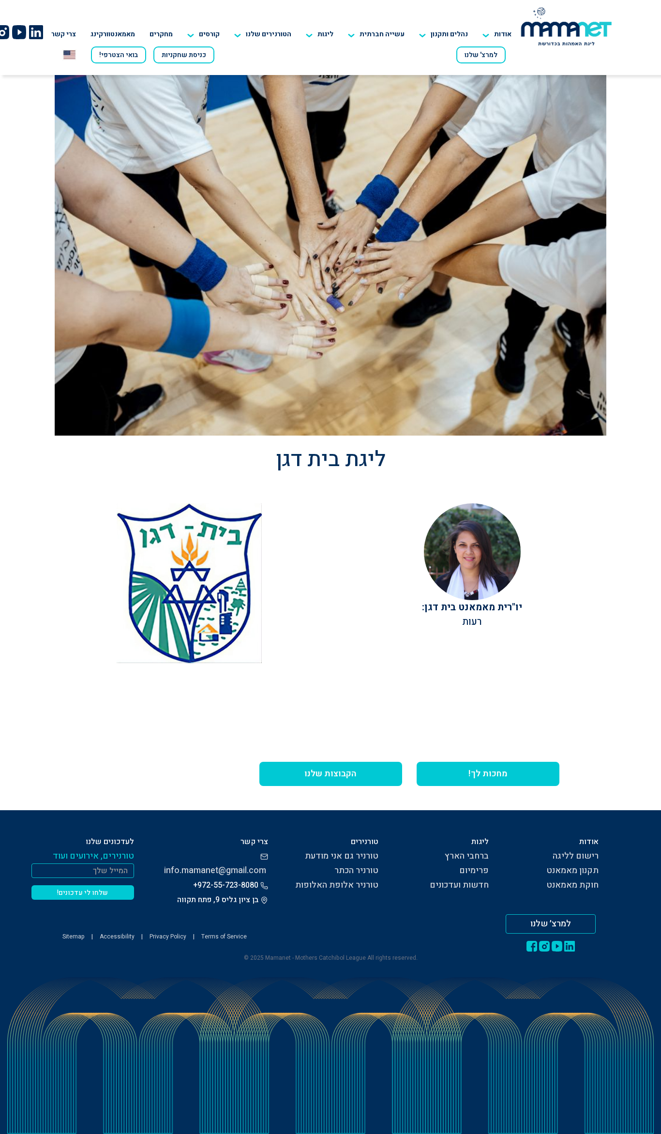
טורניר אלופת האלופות (336, 885)
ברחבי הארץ (467, 855)
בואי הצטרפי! (118, 55)
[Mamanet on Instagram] (544, 946)
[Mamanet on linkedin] (36, 32)
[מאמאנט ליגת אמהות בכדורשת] (566, 26)
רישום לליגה (576, 855)
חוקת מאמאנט (572, 885)
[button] (263, 34)
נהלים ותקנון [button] (449, 34)
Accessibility (117, 936)
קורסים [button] (209, 34)
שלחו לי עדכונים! (82, 893)
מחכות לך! (488, 773)
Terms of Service (224, 936)
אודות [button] (502, 34)
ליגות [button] (325, 34)
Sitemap (73, 936)
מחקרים (161, 34)
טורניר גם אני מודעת (341, 855)
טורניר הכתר (356, 870)
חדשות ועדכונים (459, 885)
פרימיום (474, 870)
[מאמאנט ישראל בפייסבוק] (531, 946)
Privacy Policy (168, 936)
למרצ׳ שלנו (550, 923)
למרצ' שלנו (481, 55)
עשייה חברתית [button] (382, 34)
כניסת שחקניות (184, 55)
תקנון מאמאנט (572, 870)
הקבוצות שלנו (330, 773)
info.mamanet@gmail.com (215, 870)
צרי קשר (63, 34)
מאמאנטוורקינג (112, 34)
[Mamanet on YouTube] (19, 32)
